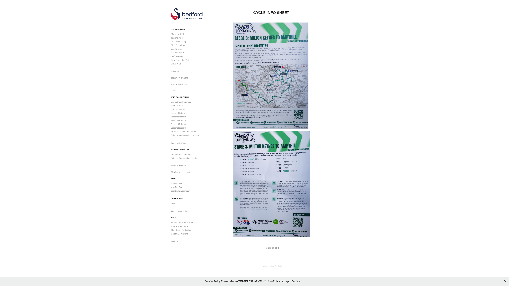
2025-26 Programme (179, 226)
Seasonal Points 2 (178, 117)
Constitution (176, 49)
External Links (177, 199)
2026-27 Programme (179, 78)
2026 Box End (176, 183)
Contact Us (176, 64)
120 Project (175, 71)
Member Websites (178, 166)
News (173, 90)
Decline (295, 281)
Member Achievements (181, 172)
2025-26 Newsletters (179, 84)
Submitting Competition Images (185, 135)
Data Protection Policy (181, 60)
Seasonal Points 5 (178, 128)
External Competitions (180, 149)
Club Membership (178, 41)
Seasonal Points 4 (178, 124)
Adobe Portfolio (276, 266)
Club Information (178, 29)
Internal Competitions (180, 97)
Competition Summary (181, 102)
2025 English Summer (180, 191)
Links (173, 203)
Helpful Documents (179, 234)
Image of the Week (179, 143)
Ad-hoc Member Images (181, 211)
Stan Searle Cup (178, 109)
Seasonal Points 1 (178, 113)
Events (173, 179)
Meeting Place (177, 38)
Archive (174, 218)
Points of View (177, 105)
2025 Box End (176, 187)
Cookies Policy (177, 56)
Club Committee (178, 45)
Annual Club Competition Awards (185, 223)
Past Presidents (177, 53)
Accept (286, 281)
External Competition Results (184, 158)
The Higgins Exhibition (181, 230)
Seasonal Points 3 (178, 120)
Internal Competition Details (183, 131)
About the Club (177, 34)
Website (174, 241)
